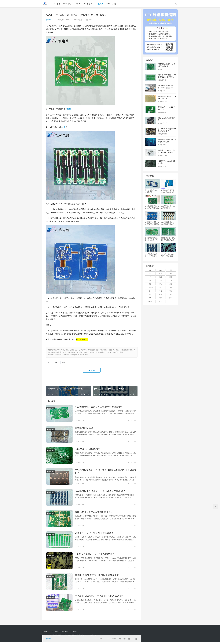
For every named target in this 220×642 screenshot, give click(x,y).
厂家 (170, 280)
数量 (69, 109)
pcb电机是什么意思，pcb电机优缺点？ (167, 97)
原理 (160, 284)
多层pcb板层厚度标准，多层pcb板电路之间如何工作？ (168, 191)
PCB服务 (87, 4)
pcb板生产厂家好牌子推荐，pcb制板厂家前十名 (166, 151)
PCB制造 (57, 4)
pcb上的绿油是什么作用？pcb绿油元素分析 (165, 86)
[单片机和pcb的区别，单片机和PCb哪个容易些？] (59, 602)
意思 (170, 287)
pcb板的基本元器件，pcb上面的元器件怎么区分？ (152, 207)
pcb (49, 362)
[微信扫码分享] (120, 638)
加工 (160, 277)
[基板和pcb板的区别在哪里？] (150, 118)
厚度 (150, 284)
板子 (170, 291)
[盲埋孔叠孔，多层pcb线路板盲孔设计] (59, 518)
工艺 (170, 284)
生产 (150, 298)
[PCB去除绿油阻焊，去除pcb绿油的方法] (150, 64)
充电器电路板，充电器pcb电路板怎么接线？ (168, 239)
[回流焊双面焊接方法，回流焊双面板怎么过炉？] (59, 413)
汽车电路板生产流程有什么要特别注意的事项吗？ (100, 491)
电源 (160, 298)
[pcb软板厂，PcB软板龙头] (59, 455)
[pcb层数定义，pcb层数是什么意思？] (150, 161)
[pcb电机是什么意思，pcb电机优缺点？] (150, 96)
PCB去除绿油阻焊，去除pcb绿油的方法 (166, 65)
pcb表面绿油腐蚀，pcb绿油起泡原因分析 (167, 140)
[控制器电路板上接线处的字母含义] (150, 107)
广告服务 (45, 631)
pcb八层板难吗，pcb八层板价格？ (168, 207)
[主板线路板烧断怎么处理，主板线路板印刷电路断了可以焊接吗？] (59, 476)
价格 (63, 127)
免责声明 (55, 631)
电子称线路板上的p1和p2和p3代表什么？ (167, 129)
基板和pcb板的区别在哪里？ (166, 119)
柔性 (150, 294)
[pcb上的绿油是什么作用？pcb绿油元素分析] (150, 86)
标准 (160, 294)
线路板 (150, 301)
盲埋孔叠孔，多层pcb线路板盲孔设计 (94, 512)
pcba (160, 270)
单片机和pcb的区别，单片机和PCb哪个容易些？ (99, 596)
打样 (150, 291)
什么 (170, 270)
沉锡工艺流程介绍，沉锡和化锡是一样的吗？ (151, 239)
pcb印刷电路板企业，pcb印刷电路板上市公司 (152, 223)
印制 (150, 280)
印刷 (160, 280)
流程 (170, 294)
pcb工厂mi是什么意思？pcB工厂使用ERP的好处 (168, 255)
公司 (170, 273)
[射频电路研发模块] (59, 434)
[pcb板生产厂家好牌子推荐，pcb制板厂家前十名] (150, 150)
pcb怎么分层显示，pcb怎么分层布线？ (94, 554)
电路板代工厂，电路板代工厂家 (151, 191)
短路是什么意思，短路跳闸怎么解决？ (94, 533)
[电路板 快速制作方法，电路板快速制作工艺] (59, 581)
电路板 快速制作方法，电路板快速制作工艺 (97, 575)
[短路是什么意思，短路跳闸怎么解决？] (59, 539)
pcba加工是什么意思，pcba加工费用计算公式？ (152, 255)
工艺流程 (150, 287)
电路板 (171, 298)
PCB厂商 (77, 4)
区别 (170, 277)
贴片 (170, 301)
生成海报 (113, 638)
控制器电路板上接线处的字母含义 (166, 108)
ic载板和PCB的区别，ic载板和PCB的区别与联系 (167, 76)
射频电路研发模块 (84, 428)
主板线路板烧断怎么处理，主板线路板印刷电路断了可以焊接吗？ (106, 471)
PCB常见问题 (111, 4)
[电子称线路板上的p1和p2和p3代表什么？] (150, 129)
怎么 (160, 287)
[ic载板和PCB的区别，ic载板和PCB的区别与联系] (150, 75)
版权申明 (74, 631)
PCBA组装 (67, 4)
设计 (160, 301)
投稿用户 (49, 19)
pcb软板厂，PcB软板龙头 (88, 449)
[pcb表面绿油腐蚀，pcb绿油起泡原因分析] (150, 139)
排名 (160, 291)
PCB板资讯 (99, 4)
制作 (150, 277)
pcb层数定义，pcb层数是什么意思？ (167, 162)
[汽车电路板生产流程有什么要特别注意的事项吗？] (59, 497)
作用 (160, 273)
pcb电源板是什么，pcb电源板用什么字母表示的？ (168, 223)
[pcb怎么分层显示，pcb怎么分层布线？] (59, 560)
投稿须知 (64, 631)
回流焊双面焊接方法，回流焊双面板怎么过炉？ (99, 406)
